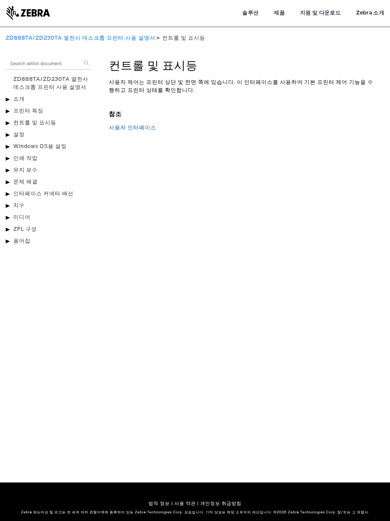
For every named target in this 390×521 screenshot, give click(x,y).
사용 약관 (185, 503)
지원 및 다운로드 (320, 13)
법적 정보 (159, 503)
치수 (19, 205)
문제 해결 (25, 182)
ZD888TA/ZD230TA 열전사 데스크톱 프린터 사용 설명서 (80, 38)
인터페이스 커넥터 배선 (43, 193)
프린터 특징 (28, 111)
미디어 (21, 217)
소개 (19, 99)
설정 (19, 134)
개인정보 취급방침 (220, 503)
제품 (279, 13)
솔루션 (250, 13)
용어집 (21, 241)
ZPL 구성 (25, 229)
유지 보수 (25, 170)
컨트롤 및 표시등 (34, 122)
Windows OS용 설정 (40, 146)
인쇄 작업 (25, 158)
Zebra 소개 (370, 13)
